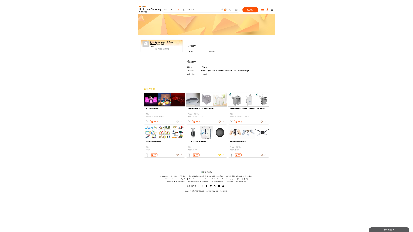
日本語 (246, 179)
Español (183, 179)
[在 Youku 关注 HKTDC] (223, 186)
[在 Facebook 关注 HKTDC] (198, 186)
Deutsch (175, 179)
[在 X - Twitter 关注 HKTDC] (202, 186)
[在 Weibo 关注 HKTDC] (211, 186)
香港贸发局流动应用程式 (196, 176)
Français (191, 179)
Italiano (200, 179)
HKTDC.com (164, 176)
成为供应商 (250, 10)
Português (215, 179)
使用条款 (170, 181)
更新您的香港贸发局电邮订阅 (235, 176)
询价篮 (389, 230)
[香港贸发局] (206, 172)
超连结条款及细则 (193, 181)
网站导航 (205, 181)
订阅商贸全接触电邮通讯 (215, 176)
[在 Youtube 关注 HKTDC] (219, 186)
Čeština (167, 179)
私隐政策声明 (180, 181)
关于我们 (174, 176)
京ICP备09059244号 (217, 181)
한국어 (239, 179)
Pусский (224, 179)
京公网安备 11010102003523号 (236, 181)
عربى (232, 179)
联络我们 (182, 176)
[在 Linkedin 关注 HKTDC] (207, 186)
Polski (207, 179)
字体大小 (250, 176)
